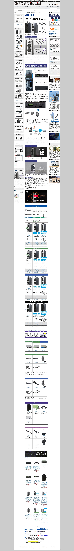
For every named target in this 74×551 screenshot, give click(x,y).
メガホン (19, 46)
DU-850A (43, 350)
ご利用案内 (26, 6)
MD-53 (29, 435)
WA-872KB (36, 315)
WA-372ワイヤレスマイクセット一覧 (28, 270)
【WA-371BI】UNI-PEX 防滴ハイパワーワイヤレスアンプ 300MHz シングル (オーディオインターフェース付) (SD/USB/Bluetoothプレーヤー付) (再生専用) (44, 500)
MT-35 (44, 435)
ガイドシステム (19, 137)
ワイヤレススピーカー (19, 36)
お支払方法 (31, 6)
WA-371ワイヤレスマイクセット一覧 (28, 243)
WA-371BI (43, 235)
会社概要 (22, 6)
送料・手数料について (52, 31)
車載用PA (19, 55)
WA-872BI (43, 288)
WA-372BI (43, 262)
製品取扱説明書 (29, 272)
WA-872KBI (43, 315)
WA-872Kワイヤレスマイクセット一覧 (28, 323)
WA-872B (36, 288)
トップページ (17, 6)
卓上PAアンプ (19, 106)
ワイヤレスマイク (19, 63)
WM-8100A (43, 387)
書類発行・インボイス (38, 6)
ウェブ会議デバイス (19, 129)
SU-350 (29, 350)
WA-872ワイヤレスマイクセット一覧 (28, 297)
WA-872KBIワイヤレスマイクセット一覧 (43, 323)
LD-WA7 (44, 411)
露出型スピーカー (19, 91)
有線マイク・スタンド (19, 68)
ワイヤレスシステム (19, 111)
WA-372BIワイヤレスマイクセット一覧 (43, 270)
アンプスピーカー (19, 96)
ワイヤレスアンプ (19, 31)
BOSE (19, 16)
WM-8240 (36, 387)
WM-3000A (29, 362)
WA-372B (36, 262)
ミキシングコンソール (19, 121)
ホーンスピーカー (19, 81)
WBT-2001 (36, 411)
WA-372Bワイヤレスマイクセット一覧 (36, 270)
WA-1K (29, 411)
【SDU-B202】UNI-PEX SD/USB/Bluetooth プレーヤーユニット (36, 481)
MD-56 (36, 435)
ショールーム (57, 6)
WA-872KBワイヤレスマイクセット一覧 (36, 323)
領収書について (51, 34)
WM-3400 (36, 362)
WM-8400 (28, 387)
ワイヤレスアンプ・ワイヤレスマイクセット (33, 330)
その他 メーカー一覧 (19, 24)
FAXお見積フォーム (53, 61)
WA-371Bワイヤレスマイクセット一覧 (36, 243)
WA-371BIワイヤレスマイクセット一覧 (43, 243)
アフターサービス (45, 6)
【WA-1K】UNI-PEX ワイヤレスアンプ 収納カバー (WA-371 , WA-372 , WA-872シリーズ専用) (44, 484)
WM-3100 (43, 362)
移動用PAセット (19, 41)
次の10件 (38, 526)
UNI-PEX (26, 12)
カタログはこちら (27, 457)
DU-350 (36, 350)
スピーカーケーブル (19, 100)
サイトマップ (51, 6)
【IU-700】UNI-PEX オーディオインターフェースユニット (28, 467)
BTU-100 (29, 421)
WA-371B (36, 235)
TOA (19, 21)
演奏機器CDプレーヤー (19, 116)
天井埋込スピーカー (19, 86)
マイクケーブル (19, 73)
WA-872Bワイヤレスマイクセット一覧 (36, 297)
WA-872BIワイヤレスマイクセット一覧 (43, 297)
